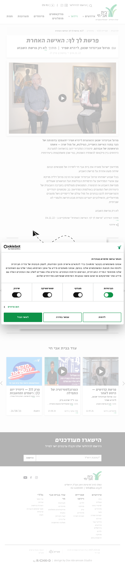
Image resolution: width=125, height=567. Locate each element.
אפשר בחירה (62, 317)
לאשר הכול (23, 317)
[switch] (79, 294)
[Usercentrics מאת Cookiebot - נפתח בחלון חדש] (18, 247)
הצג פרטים (13, 307)
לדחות (102, 317)
